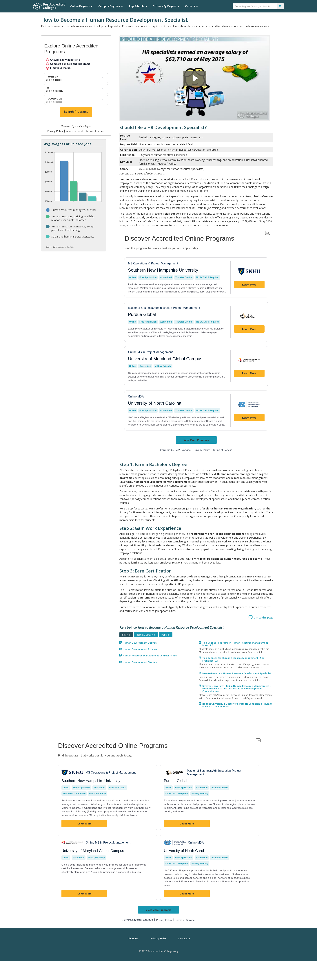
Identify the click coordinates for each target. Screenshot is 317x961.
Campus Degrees (109, 6)
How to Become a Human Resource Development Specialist (236, 673)
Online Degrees (80, 6)
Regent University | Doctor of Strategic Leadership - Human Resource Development (237, 705)
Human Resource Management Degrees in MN (150, 655)
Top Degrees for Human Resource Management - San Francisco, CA (233, 659)
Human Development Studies (140, 662)
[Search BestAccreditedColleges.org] (280, 6)
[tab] (126, 634)
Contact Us (184, 938)
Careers (190, 6)
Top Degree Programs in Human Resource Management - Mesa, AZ (235, 644)
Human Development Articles (140, 649)
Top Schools (136, 6)
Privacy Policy (158, 938)
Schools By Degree (164, 6)
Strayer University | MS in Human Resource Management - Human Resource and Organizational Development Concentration (236, 689)
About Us (133, 938)
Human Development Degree (140, 642)
